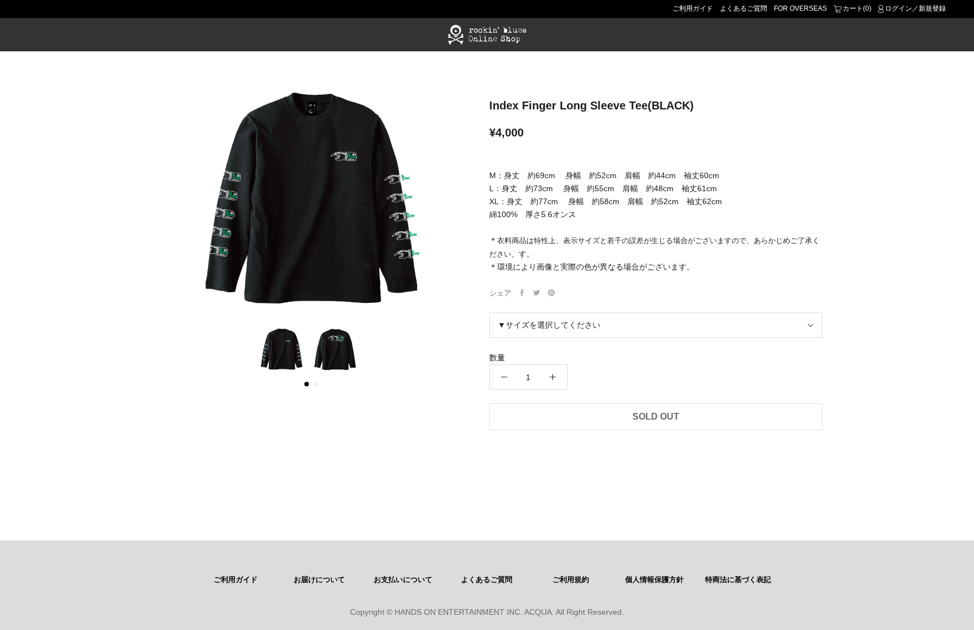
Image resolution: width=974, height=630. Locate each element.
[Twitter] (536, 292)
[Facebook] (522, 292)
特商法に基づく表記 (738, 580)
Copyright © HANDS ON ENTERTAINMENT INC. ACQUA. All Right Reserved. (487, 611)
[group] (311, 200)
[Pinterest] (551, 292)
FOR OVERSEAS (800, 8)
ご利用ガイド (692, 8)
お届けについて (319, 580)
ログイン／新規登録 (915, 8)
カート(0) (857, 8)
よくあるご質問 (743, 8)
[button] (306, 384)
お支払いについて (403, 580)
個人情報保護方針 (654, 580)
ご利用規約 (570, 580)
